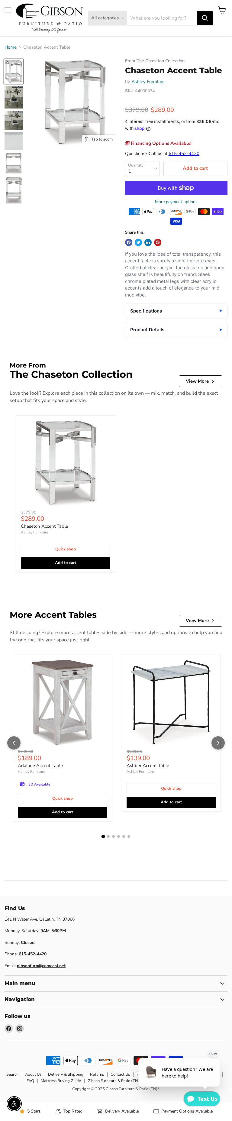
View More (197, 381)
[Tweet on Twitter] (138, 242)
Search (12, 1074)
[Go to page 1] (103, 836)
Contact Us (120, 1074)
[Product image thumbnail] (13, 97)
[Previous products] (14, 743)
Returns (97, 1074)
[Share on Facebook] (128, 242)
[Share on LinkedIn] (148, 242)
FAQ (30, 1081)
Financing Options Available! (161, 143)
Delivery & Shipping (65, 1074)
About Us (33, 1074)
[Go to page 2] (108, 836)
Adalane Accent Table (40, 766)
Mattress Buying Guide (61, 1081)
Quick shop (65, 549)
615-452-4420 (184, 154)
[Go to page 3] (113, 836)
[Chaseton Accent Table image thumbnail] (13, 71)
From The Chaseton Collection (155, 60)
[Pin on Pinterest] (157, 242)
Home (11, 47)
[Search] (205, 18)
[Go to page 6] (128, 836)
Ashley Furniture (148, 82)
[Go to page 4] (118, 836)
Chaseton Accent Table (44, 526)
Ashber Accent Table (148, 766)
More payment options (176, 201)
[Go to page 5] (123, 836)
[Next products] (218, 743)
